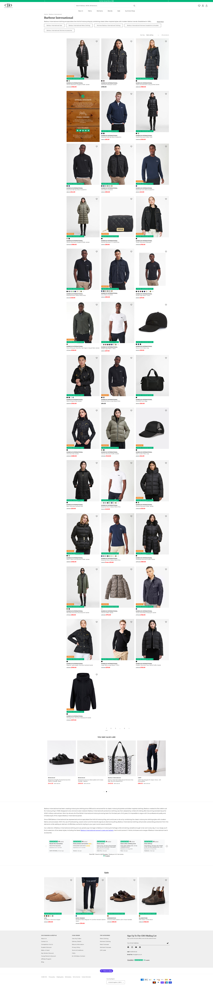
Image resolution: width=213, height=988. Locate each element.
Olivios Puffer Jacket (107, 612)
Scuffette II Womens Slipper (52, 919)
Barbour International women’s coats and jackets (97, 830)
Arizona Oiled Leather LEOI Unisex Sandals (119, 919)
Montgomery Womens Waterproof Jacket (79, 717)
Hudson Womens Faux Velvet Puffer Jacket (148, 665)
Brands (110, 11)
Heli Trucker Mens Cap (142, 453)
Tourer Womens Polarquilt (143, 242)
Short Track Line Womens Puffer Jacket (78, 559)
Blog (42, 962)
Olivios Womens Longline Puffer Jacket (78, 84)
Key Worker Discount (47, 953)
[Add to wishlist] (96, 41)
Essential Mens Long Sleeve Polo (110, 401)
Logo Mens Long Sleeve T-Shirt (110, 665)
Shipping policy (59, 977)
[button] (90, 11)
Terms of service (76, 977)
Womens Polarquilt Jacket (109, 84)
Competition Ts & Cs (47, 944)
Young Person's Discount (48, 956)
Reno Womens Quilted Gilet (75, 506)
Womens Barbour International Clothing (108, 25)
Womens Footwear (105, 947)
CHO (46, 977)
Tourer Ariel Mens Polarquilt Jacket (146, 612)
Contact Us (44, 941)
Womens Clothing (105, 941)
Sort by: (142, 35)
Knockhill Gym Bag (141, 401)
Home (46, 14)
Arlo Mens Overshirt (107, 189)
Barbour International (55, 14)
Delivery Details (76, 941)
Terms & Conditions (77, 950)
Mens (90, 11)
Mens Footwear (104, 944)
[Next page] (129, 728)
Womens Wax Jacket (73, 453)
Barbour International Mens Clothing (79, 25)
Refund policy (68, 977)
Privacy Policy (76, 947)
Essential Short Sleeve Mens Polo (76, 295)
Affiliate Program (46, 959)
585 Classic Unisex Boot (146, 919)
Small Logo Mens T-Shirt (143, 295)
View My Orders (76, 938)
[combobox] (105, 6)
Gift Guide (103, 950)
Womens (100, 11)
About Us (44, 938)
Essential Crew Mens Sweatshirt (145, 189)
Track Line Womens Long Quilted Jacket (147, 84)
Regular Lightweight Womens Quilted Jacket (80, 665)
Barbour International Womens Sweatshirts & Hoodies (143, 25)
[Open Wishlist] (199, 6)
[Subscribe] (167, 943)
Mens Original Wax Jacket (74, 401)
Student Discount (46, 947)
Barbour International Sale (54, 25)
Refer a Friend (45, 950)
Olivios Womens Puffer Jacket (110, 453)
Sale (118, 11)
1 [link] (106, 728)
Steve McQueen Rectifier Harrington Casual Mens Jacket (83, 348)
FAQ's (73, 953)
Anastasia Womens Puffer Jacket (145, 559)
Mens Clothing (104, 938)
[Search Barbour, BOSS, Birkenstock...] (134, 6)
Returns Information (78, 944)
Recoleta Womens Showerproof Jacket (78, 612)
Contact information (86, 977)
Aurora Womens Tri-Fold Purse (110, 242)
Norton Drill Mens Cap (142, 348)
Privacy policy (52, 977)
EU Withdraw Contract (78, 956)
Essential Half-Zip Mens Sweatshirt (111, 137)
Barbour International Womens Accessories (59, 30)
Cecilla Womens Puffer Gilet (144, 137)
